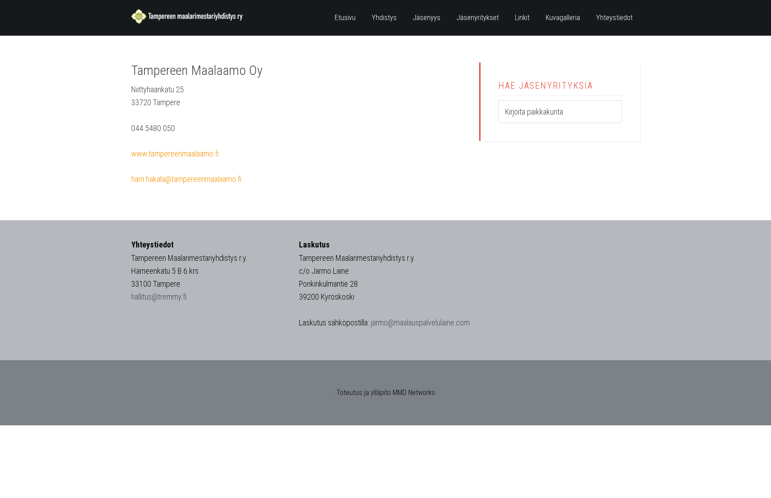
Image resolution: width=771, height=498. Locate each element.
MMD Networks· (415, 392)
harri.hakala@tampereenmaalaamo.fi (186, 179)
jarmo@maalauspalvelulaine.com (420, 322)
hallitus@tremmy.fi (159, 296)
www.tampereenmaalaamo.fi (175, 153)
